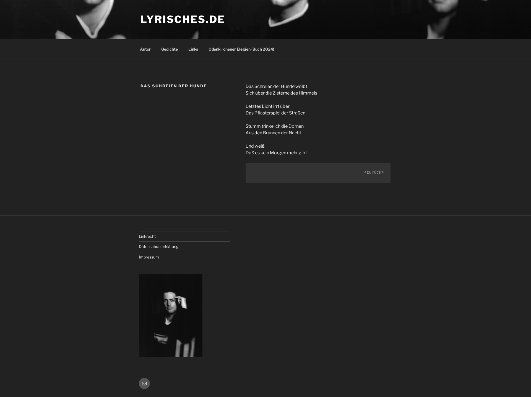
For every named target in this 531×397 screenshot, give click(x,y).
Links (193, 49)
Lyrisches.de (182, 19)
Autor (145, 49)
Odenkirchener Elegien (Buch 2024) (241, 49)
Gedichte (169, 49)
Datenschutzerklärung (158, 246)
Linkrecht (147, 236)
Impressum (149, 257)
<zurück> (374, 172)
